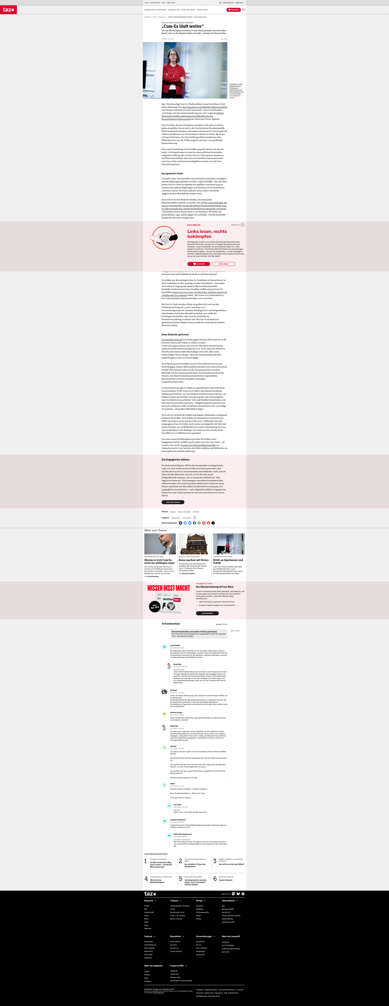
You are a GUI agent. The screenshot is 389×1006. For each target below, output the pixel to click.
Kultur (146, 916)
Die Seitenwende (202, 912)
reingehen (148, 958)
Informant (200, 993)
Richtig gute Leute (177, 912)
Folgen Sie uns (225, 894)
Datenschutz (209, 993)
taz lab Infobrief (176, 951)
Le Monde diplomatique (231, 949)
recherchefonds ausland (231, 916)
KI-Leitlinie (239, 990)
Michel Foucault (176, 919)
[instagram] (243, 895)
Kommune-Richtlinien (226, 990)
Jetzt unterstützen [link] (173, 502)
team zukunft (175, 942)
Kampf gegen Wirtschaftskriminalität (198, 445)
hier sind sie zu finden (185, 636)
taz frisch (173, 945)
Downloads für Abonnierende (181, 981)
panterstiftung (227, 919)
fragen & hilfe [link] (171, 3)
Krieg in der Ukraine (177, 916)
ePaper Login (175, 977)
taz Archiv (225, 952)
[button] (243, 10)
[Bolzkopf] (164, 691)
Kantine (147, 975)
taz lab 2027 (200, 955)
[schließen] (243, 225)
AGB (226, 993)
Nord (146, 925)
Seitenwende (233, 993)
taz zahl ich (226, 912)
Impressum (219, 993)
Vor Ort (199, 945)
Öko (154, 17)
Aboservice (174, 974)
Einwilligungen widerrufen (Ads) (208, 996)
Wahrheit (147, 929)
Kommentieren (176, 518)
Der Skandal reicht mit (172, 339)
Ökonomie (161, 17)
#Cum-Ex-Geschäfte (184, 512)
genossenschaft (228, 909)
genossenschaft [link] (228, 3)
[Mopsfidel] (169, 666)
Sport (146, 919)
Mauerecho (148, 951)
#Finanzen (196, 512)
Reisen (146, 971)
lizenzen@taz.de (159, 993)
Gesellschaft (149, 912)
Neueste (218, 624)
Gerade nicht (235, 225)
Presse (198, 919)
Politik (146, 906)
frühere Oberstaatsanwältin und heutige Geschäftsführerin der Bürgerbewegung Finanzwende (193, 116)
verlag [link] (146, 3)
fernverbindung (150, 945)
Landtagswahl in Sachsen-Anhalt (180, 907)
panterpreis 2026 (228, 922)
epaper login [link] (239, 3)
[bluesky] (238, 895)
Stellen (198, 916)
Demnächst (200, 942)
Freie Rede (148, 955)
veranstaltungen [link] (155, 3)
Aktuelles (199, 906)
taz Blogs (225, 942)
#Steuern (173, 512)
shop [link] (163, 3)
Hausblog (199, 909)
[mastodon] (233, 895)
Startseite (147, 17)
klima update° (149, 948)
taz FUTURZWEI (228, 945)
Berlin (146, 922)
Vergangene (200, 951)
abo (223, 906)
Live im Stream (201, 948)
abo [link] (220, 3)
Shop (146, 978)
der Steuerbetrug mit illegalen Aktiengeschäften (205, 107)
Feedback (174, 971)
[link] (155, 9)
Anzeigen (147, 981)
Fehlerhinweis (186, 518)
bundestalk (148, 942)
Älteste (225, 624)
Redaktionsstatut (211, 990)
